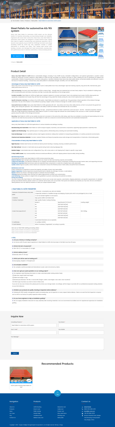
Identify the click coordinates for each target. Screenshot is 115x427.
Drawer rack (61, 411)
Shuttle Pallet (37, 413)
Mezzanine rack (62, 407)
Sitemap (57, 425)
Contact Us (13, 418)
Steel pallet (34, 21)
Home (22, 21)
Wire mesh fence (62, 413)
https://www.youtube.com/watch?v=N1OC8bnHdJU (25, 231)
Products (27, 21)
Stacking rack (61, 415)
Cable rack (60, 409)
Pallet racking (37, 411)
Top (57, 394)
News (11, 411)
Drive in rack (37, 409)
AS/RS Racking (37, 407)
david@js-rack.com (108, 3)
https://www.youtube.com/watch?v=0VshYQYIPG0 (25, 229)
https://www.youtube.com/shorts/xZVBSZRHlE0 (24, 233)
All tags (61, 425)
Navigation (14, 401)
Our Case (12, 413)
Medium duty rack (38, 418)
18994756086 (87, 407)
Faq (11, 415)
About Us (12, 407)
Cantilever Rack (38, 415)
